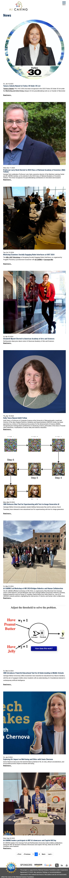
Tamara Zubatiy (8, 89)
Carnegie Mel (48, 259)
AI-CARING (38, 259)
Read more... (7, 95)
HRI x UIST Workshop (13, 257)
